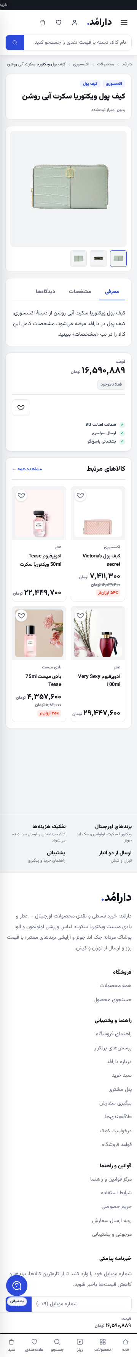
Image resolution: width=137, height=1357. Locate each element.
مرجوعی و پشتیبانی (112, 1234)
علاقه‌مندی (34, 1350)
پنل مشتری (120, 1090)
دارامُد (99, 22)
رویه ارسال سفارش (112, 1221)
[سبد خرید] (42, 22)
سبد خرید (122, 1075)
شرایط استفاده (116, 1193)
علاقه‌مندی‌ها (118, 1117)
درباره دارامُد (119, 1062)
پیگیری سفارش (115, 1103)
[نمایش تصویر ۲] (98, 258)
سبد (11, 1350)
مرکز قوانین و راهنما (111, 1179)
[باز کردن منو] (124, 22)
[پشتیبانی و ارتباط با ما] (16, 1285)
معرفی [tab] (112, 292)
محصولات (105, 64)
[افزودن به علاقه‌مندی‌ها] (21, 407)
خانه (125, 1350)
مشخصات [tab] (80, 292)
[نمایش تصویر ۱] (118, 258)
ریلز (80, 1350)
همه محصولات (116, 986)
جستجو (57, 1350)
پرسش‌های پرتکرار (113, 1048)
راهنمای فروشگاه (114, 1034)
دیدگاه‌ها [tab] (45, 292)
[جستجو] (15, 42)
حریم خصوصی (117, 1207)
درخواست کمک (116, 1131)
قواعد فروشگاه (117, 1145)
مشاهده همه (27, 469)
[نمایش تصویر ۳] (78, 258)
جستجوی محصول (113, 1000)
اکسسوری (81, 64)
